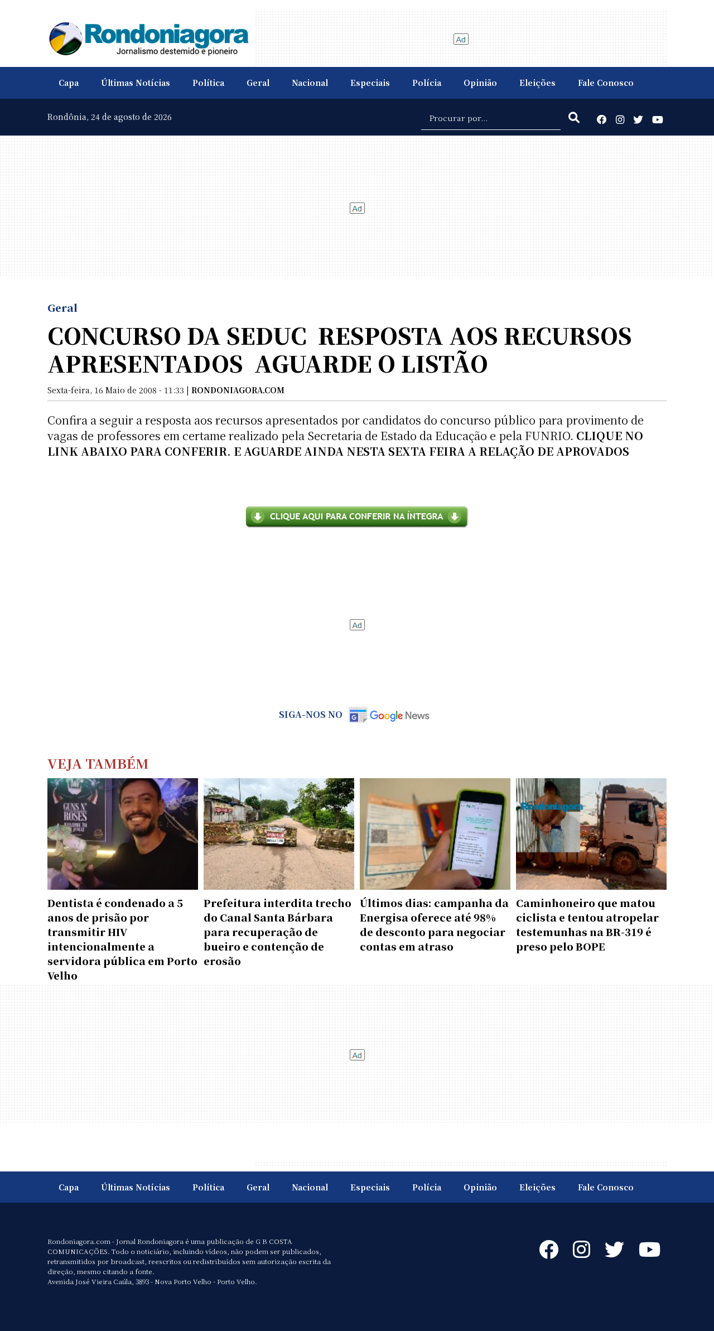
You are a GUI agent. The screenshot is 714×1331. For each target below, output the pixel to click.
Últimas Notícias (135, 82)
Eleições (537, 82)
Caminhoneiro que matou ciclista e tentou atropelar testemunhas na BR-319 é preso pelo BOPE (587, 924)
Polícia (426, 82)
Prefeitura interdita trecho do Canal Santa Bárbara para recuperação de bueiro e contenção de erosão (277, 931)
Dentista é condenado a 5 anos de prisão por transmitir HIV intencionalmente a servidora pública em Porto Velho (122, 938)
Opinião (480, 82)
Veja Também (98, 763)
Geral (258, 82)
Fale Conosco (606, 82)
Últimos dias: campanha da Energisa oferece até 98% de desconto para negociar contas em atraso (434, 924)
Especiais (370, 82)
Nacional (310, 82)
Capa (69, 82)
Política (208, 82)
